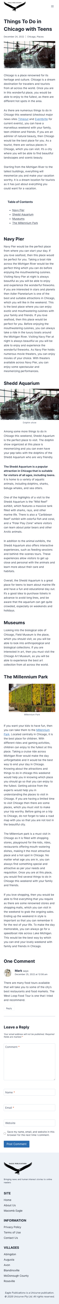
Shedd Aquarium (23, 214)
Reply (9, 1008)
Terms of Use (12, 1232)
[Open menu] (52, 6)
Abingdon (10, 1254)
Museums (18, 218)
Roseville (9, 1281)
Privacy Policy (12, 1227)
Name (10, 1092)
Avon (7, 1265)
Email (9, 1107)
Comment (12, 1047)
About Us (10, 1205)
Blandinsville (12, 1270)
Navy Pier (18, 210)
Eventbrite (41, 119)
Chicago (31, 36)
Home (7, 1200)
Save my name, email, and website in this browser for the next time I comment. (30, 1133)
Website (10, 1123)
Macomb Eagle (13, 1210)
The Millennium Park (25, 223)
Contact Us (11, 1237)
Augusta (9, 1259)
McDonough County (16, 1275)
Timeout (23, 119)
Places (40, 36)
